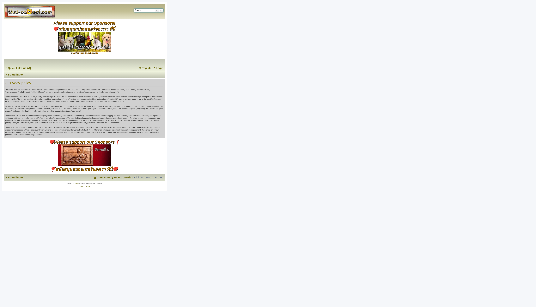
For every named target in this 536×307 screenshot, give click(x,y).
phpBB (77, 183)
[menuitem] (27, 68)
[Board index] (33, 12)
